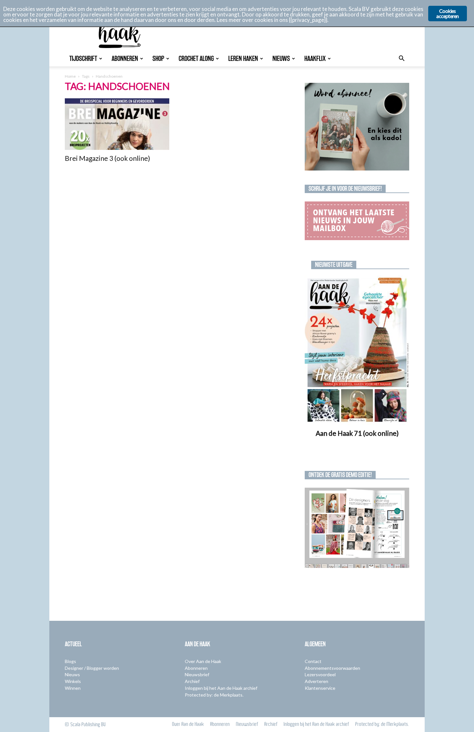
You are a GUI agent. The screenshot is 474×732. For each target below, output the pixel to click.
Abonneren (125, 58)
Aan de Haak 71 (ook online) (357, 433)
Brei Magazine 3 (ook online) (107, 158)
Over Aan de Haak (203, 661)
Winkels (73, 681)
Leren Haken (243, 58)
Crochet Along (196, 58)
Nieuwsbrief (197, 674)
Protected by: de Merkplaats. (214, 695)
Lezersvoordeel (320, 674)
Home (70, 76)
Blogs (70, 661)
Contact (313, 661)
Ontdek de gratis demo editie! (340, 474)
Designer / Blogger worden (92, 668)
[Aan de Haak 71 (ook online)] (357, 350)
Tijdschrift (83, 58)
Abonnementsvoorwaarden (332, 668)
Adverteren (316, 681)
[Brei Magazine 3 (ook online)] (117, 124)
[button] (401, 59)
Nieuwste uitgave (333, 264)
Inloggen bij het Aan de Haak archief (221, 688)
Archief (192, 681)
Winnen (73, 688)
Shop (158, 58)
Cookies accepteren (447, 13)
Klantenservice (320, 688)
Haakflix (315, 58)
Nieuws (281, 58)
